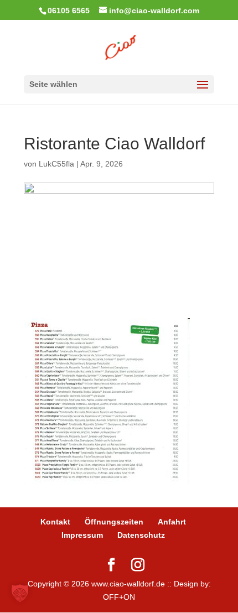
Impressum (82, 535)
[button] (20, 593)
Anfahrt (172, 521)
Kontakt (55, 521)
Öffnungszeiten (114, 521)
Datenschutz (141, 535)
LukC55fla (56, 163)
